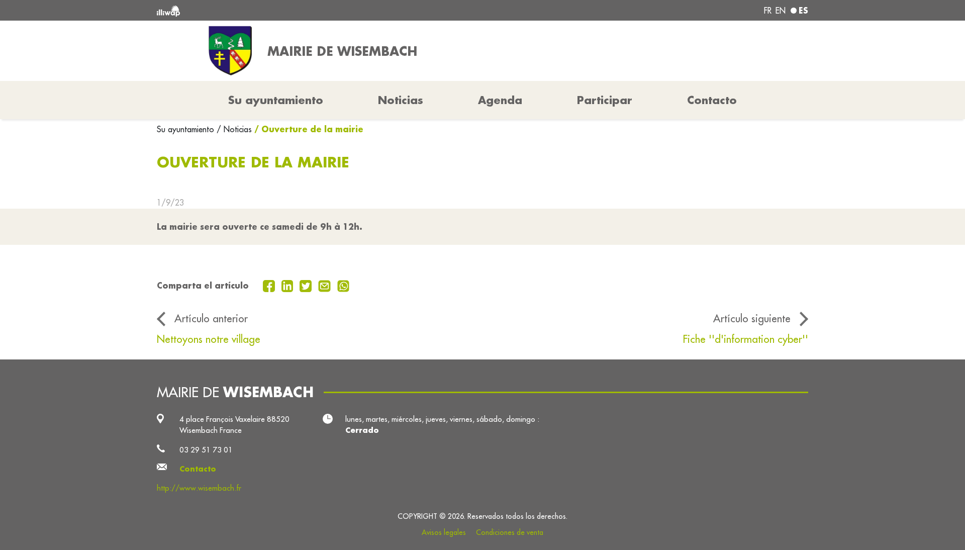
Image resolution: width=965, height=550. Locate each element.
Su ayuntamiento (187, 129)
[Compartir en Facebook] (270, 285)
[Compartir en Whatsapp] (343, 285)
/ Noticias (234, 129)
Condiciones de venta (509, 532)
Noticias (400, 100)
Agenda (500, 100)
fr (767, 11)
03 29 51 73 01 (206, 449)
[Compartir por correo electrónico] (325, 285)
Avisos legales (444, 532)
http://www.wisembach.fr (199, 488)
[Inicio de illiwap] (289, 10)
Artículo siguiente (752, 318)
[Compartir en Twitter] (307, 285)
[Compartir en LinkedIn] (288, 285)
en (781, 11)
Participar (604, 100)
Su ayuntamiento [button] (275, 100)
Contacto (712, 100)
